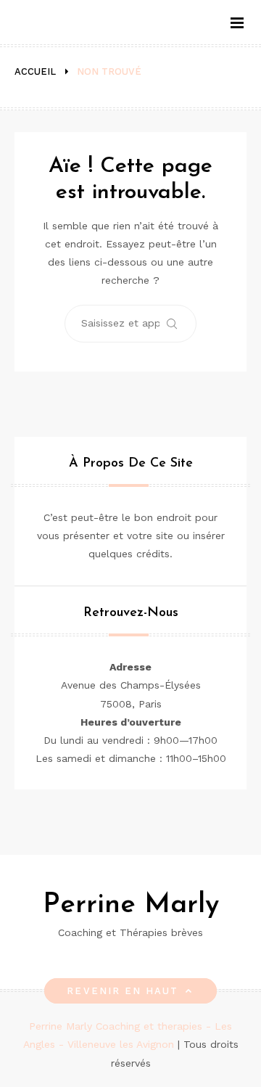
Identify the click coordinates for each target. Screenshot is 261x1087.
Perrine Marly (131, 905)
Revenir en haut (122, 990)
